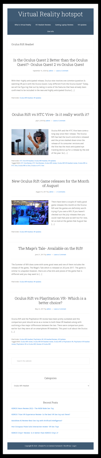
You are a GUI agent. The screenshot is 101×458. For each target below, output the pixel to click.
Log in (74, 446)
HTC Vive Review (26, 163)
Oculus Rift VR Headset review (67, 163)
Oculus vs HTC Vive (37, 165)
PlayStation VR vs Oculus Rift (26, 344)
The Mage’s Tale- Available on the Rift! (50, 248)
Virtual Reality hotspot (50, 14)
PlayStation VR (38, 339)
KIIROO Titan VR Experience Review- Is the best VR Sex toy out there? (40, 414)
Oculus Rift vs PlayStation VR (63, 342)
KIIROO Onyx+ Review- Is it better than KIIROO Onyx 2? (34, 433)
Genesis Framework (55, 446)
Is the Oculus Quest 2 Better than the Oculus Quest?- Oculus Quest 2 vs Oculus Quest (50, 62)
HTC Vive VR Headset (27, 161)
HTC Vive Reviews (38, 163)
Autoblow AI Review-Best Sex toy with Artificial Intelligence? (36, 421)
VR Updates (37, 98)
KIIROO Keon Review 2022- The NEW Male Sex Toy (32, 408)
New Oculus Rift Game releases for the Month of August (50, 183)
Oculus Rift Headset (26, 98)
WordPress (67, 446)
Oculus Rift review (51, 163)
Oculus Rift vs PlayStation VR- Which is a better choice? (50, 300)
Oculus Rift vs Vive (24, 165)
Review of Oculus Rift (44, 344)
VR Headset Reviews (50, 339)
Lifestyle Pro (42, 446)
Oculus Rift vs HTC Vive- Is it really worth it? (50, 114)
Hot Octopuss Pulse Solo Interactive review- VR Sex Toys (35, 427)
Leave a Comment (62, 71)
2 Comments (60, 192)
